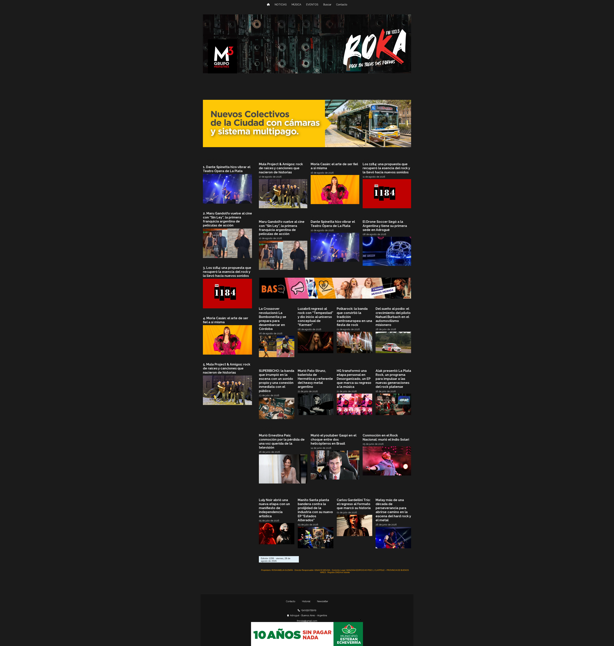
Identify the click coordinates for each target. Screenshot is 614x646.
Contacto (341, 4)
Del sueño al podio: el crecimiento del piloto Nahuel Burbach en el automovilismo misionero (393, 317)
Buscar (327, 4)
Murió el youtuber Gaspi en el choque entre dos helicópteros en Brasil (333, 439)
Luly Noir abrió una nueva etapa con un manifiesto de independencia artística (274, 508)
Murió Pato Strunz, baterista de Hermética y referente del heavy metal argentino (315, 379)
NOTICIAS (281, 4)
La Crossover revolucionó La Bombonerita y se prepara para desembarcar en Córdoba (272, 319)
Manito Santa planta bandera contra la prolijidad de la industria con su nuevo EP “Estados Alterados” (315, 510)
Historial (306, 601)
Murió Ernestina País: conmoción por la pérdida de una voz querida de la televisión (282, 441)
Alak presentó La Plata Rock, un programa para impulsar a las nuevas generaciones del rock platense (393, 379)
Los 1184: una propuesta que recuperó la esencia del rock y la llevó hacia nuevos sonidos (386, 168)
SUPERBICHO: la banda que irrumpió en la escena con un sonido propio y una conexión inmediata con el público (276, 381)
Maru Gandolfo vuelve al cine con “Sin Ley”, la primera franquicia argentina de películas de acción (281, 228)
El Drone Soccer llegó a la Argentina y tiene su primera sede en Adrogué (385, 226)
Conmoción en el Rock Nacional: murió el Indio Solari (386, 437)
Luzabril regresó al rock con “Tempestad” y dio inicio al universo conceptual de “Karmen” (315, 317)
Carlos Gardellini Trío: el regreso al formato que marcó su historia (354, 504)
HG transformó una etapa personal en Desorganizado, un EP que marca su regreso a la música (354, 379)
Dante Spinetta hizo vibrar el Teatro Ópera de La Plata (333, 224)
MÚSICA (296, 4)
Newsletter (322, 601)
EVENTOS (312, 4)
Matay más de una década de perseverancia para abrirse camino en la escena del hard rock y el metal (393, 510)
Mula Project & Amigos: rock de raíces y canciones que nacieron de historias (281, 168)
